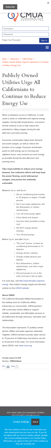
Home (4, 59)
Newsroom (14, 59)
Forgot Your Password (11, 40)
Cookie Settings (21, 422)
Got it (35, 422)
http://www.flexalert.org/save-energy (23, 282)
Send (12, 366)
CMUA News (27, 59)
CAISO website (22, 288)
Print (3, 366)
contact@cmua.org (32, 415)
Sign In (44, 40)
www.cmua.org (25, 345)
